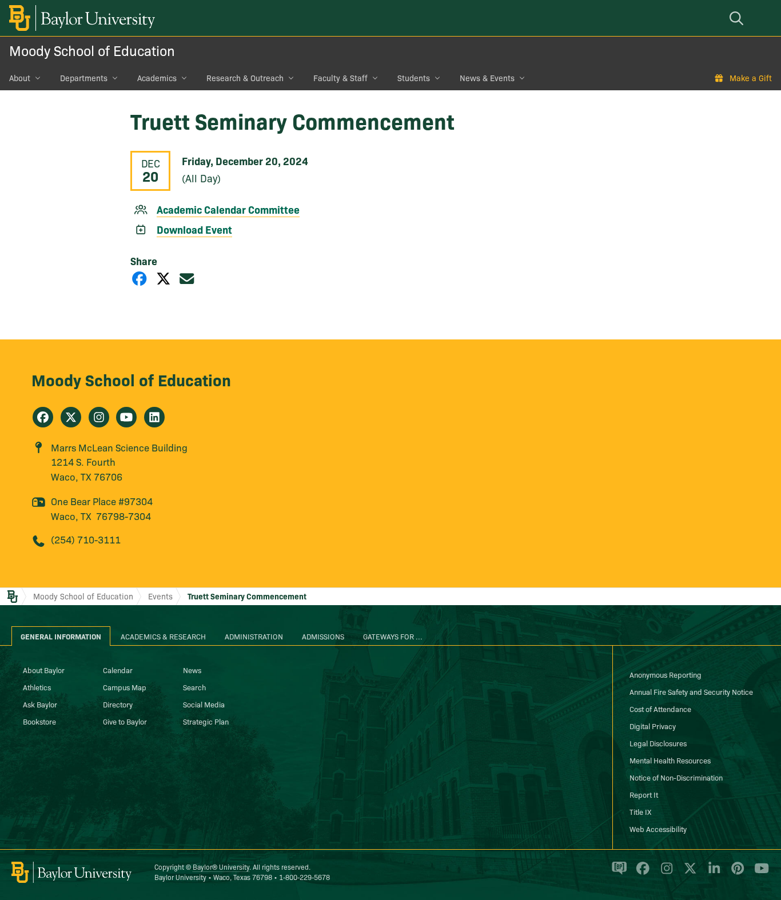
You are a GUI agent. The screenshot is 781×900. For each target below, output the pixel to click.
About (19, 77)
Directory (118, 704)
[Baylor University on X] (688, 872)
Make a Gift (751, 77)
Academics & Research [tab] (163, 636)
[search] (738, 18)
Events (160, 596)
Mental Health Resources (670, 760)
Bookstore (39, 721)
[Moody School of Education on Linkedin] (154, 417)
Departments (83, 77)
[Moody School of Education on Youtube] (126, 417)
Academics (157, 77)
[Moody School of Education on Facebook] (42, 417)
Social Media (204, 704)
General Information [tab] (61, 636)
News (192, 670)
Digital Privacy (652, 726)
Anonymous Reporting (665, 674)
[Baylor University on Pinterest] (735, 872)
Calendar (118, 670)
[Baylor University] (80, 18)
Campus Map (124, 687)
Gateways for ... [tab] (393, 636)
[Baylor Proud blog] (617, 872)
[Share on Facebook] (139, 278)
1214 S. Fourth (83, 461)
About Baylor (44, 670)
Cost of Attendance (660, 708)
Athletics (37, 687)
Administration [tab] (254, 636)
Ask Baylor (40, 704)
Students (413, 77)
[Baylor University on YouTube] (759, 872)
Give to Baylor (125, 721)
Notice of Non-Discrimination (676, 777)
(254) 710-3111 (86, 539)
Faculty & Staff (340, 77)
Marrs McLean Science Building (119, 447)
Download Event (194, 229)
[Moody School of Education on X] (70, 417)
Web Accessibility (658, 828)
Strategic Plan (206, 721)
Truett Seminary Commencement (247, 596)
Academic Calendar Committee (228, 209)
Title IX (640, 811)
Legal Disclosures (658, 743)
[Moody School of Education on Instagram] (98, 417)
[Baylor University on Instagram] (664, 872)
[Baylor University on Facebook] (640, 872)
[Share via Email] (187, 278)
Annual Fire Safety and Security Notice (691, 691)
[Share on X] (163, 278)
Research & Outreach (245, 77)
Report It (643, 794)
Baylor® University (221, 866)
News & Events (487, 77)
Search (194, 687)
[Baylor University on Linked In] (712, 872)
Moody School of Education (92, 50)
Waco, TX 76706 (86, 476)
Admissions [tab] (323, 636)
